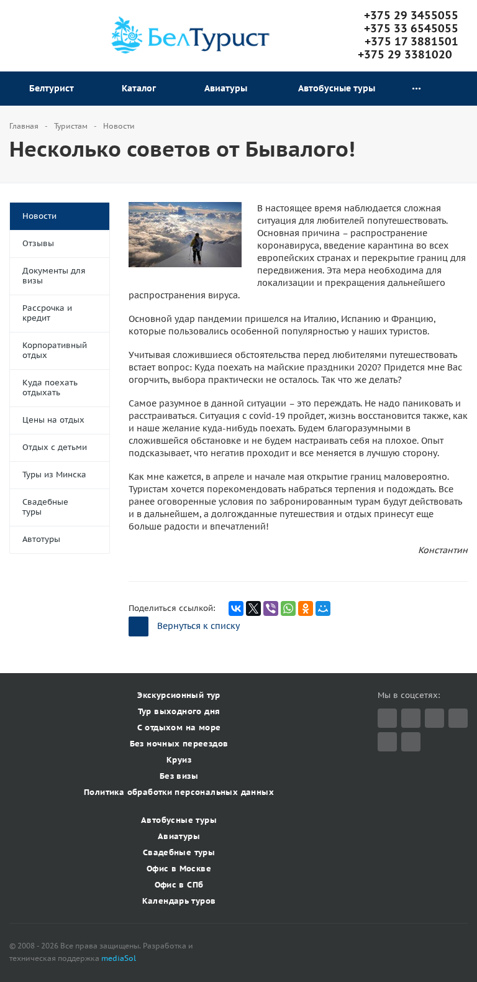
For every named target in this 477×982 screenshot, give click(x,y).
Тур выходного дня (179, 711)
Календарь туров (179, 901)
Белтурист (54, 88)
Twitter (387, 718)
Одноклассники (410, 741)
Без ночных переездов (179, 743)
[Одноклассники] (305, 608)
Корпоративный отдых (54, 350)
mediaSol (118, 958)
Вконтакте (434, 718)
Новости (39, 216)
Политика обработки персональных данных (179, 792)
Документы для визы (54, 275)
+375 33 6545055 (411, 28)
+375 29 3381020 (408, 54)
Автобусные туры (336, 88)
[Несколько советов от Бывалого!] (185, 208)
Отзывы (38, 243)
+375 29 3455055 (411, 15)
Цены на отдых (53, 420)
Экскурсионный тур (178, 695)
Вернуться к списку (198, 625)
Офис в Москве (179, 868)
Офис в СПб (179, 884)
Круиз (178, 760)
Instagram (458, 718)
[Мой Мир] (323, 608)
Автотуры (41, 539)
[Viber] (270, 608)
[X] (253, 608)
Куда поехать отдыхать (50, 387)
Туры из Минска (54, 474)
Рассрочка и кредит (47, 313)
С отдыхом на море (179, 727)
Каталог (141, 88)
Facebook (410, 718)
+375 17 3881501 (411, 41)
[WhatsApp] (288, 608)
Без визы (179, 776)
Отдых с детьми (54, 447)
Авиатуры (228, 88)
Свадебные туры (45, 507)
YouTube (387, 741)
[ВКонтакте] (236, 608)
